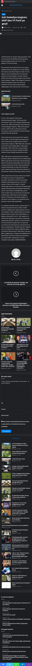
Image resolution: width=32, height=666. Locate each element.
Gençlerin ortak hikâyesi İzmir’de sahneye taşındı (19, 561)
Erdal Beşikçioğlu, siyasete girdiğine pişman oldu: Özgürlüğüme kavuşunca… (22, 365)
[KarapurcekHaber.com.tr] (16, 5)
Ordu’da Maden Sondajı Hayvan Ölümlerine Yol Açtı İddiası (20, 445)
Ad (2, 403)
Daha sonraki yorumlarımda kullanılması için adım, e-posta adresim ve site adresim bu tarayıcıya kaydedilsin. (15, 424)
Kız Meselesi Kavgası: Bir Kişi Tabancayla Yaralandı (7, 346)
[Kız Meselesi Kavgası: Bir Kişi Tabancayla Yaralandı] (8, 339)
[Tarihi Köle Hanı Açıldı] (5, 106)
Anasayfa (5, 11)
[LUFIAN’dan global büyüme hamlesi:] (6, 532)
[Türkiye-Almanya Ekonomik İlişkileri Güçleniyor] (6, 468)
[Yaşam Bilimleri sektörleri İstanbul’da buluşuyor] (6, 454)
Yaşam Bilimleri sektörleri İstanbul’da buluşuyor (19, 452)
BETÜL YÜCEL (7, 27)
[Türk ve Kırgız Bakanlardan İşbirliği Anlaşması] (8, 322)
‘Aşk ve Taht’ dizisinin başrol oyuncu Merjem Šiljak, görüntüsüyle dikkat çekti (20, 554)
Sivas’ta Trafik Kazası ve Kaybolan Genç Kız (19, 576)
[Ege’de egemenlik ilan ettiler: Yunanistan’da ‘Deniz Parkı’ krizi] (6, 547)
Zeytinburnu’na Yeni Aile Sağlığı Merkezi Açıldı (23, 346)
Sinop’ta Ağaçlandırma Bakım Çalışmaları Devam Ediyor (21, 474)
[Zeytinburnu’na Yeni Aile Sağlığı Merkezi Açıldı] (24, 339)
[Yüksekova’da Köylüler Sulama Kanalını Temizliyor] (24, 322)
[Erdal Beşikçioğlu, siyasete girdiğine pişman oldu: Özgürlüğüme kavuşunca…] (24, 356)
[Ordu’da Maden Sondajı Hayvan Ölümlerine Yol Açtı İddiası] (5, 98)
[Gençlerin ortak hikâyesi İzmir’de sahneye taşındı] (6, 563)
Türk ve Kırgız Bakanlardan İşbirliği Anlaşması (7, 329)
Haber (10, 11)
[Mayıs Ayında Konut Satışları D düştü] (6, 585)
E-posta (3, 409)
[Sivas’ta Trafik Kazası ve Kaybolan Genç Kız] (6, 578)
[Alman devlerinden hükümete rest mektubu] (6, 520)
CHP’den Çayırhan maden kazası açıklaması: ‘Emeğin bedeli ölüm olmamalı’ (8, 364)
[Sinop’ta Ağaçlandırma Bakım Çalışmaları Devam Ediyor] (6, 476)
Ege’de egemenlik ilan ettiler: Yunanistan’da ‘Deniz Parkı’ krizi (20, 546)
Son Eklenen (16, 438)
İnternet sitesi (5, 415)
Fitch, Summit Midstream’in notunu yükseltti (15, 525)
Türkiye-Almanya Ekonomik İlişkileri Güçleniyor (20, 467)
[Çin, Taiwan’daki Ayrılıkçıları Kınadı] (6, 570)
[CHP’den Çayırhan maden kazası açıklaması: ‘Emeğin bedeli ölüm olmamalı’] (8, 356)
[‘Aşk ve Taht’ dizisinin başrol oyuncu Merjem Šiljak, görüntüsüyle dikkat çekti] (6, 555)
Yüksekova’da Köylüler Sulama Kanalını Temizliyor (23, 329)
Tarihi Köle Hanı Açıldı (9, 1)
